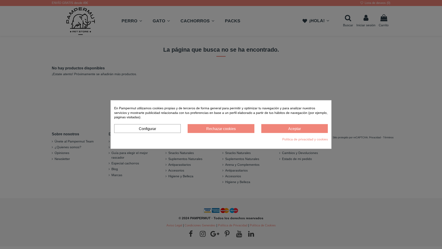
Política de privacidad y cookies (305, 139)
